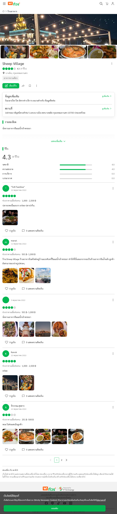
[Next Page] (66, 460)
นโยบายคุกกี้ (101, 500)
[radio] (3, 68)
